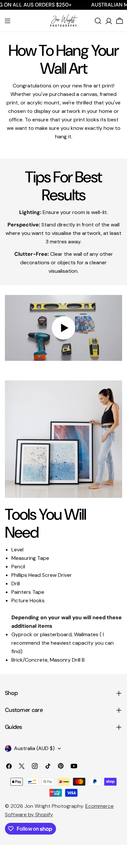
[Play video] (63, 328)
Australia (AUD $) (34, 748)
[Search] (98, 20)
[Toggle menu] (7, 20)
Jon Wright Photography (53, 806)
